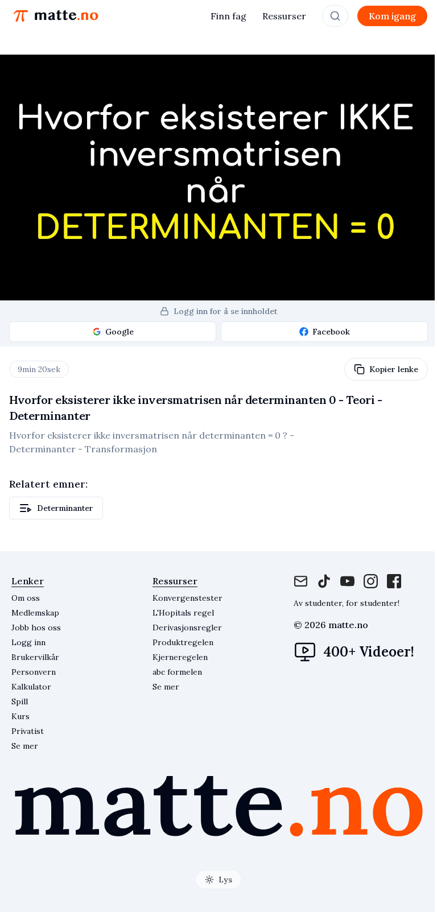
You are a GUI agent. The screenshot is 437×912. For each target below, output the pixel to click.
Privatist (27, 731)
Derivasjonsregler (187, 627)
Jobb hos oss (36, 627)
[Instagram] (347, 581)
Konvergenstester (187, 598)
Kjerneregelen (180, 657)
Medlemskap (35, 613)
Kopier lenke (393, 369)
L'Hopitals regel (183, 613)
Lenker (27, 581)
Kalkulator (31, 687)
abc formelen (177, 672)
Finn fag (228, 16)
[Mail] (301, 581)
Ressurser (284, 16)
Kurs (20, 716)
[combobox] (335, 16)
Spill (19, 701)
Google (119, 332)
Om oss (25, 598)
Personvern (33, 672)
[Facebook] (324, 581)
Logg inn (28, 642)
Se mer (24, 746)
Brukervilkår (35, 657)
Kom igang (392, 16)
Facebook (331, 332)
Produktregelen (182, 642)
